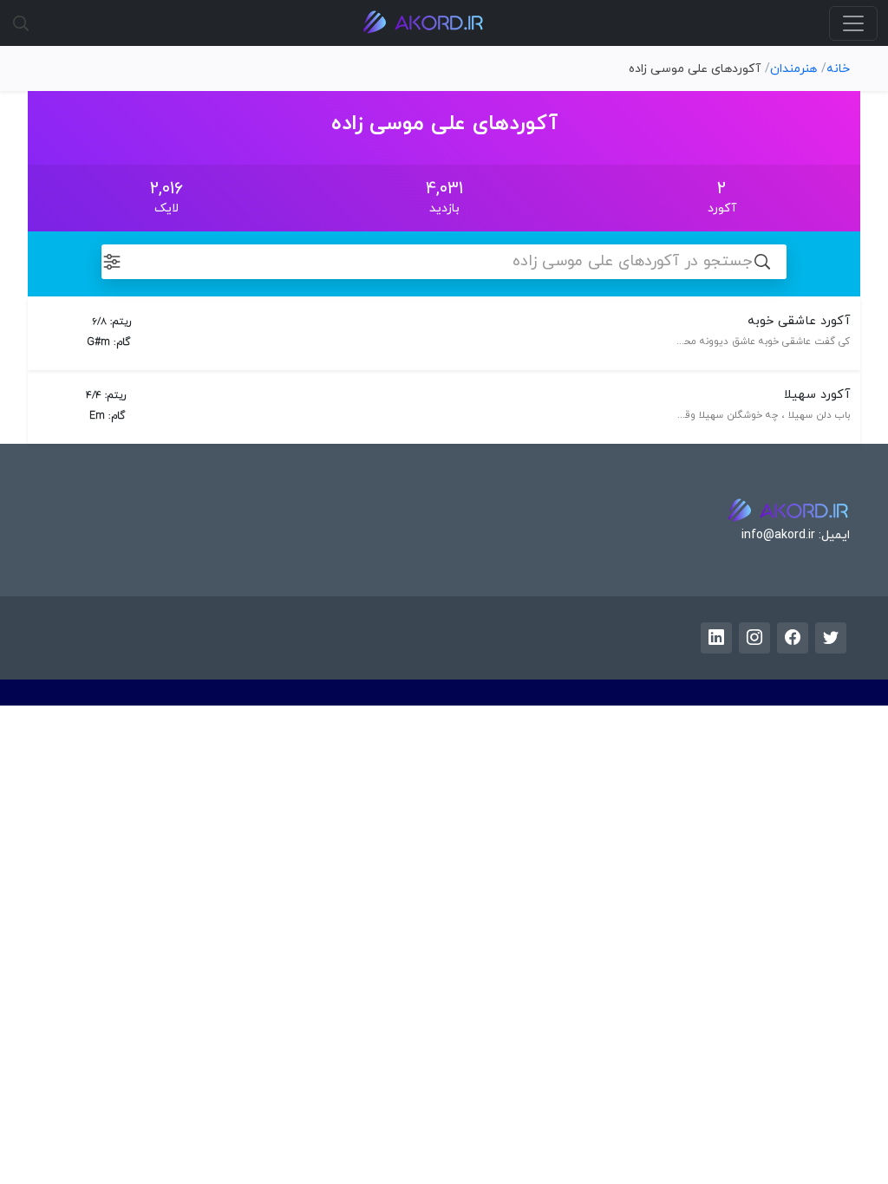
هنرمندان (793, 69)
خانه (838, 69)
